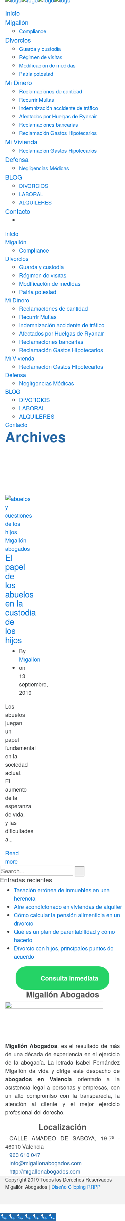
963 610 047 (24, 1155)
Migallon (29, 659)
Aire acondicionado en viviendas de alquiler (68, 907)
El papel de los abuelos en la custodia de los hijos (20, 598)
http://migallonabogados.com (44, 1171)
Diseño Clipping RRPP (75, 1186)
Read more (12, 857)
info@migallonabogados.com (45, 1163)
